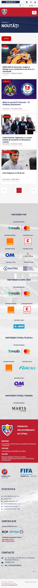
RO (32, 5)
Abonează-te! (11, 2)
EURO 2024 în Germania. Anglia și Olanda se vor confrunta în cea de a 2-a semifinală (18, 69)
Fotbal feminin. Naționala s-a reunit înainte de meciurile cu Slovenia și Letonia (17, 140)
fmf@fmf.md (9, 562)
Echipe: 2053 (8, 499)
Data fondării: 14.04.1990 (12, 496)
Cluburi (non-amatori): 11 (12, 506)
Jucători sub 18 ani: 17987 (12, 509)
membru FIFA (25, 476)
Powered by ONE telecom (30, 582)
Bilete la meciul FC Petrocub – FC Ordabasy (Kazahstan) (16, 103)
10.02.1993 (5, 478)
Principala (5, 22)
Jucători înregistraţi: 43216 (13, 504)
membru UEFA (6, 476)
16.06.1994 (33, 476)
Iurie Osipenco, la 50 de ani (13, 173)
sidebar (6, 38)
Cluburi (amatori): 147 (11, 501)
